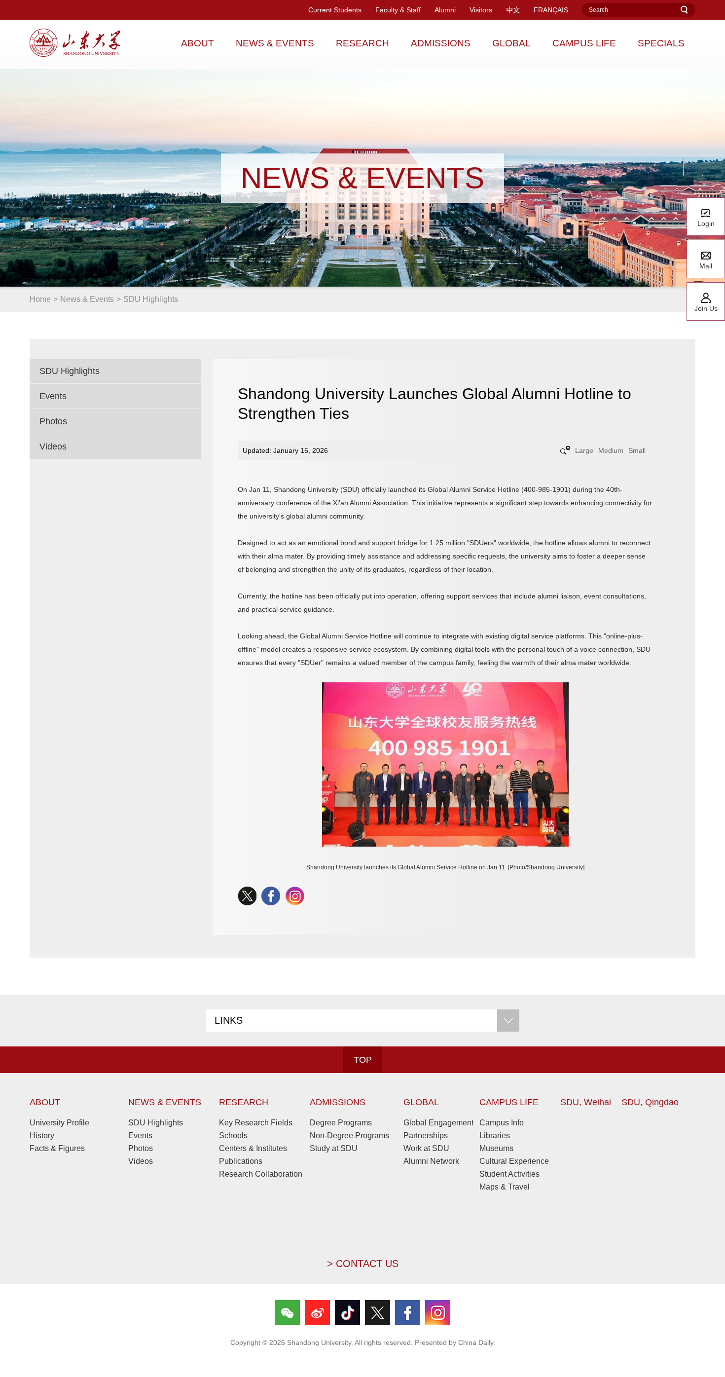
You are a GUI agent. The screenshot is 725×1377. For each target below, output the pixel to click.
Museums (496, 1148)
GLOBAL (421, 1102)
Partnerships (425, 1135)
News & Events (87, 299)
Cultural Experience (514, 1161)
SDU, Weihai (585, 1102)
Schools (233, 1135)
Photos (53, 421)
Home (40, 299)
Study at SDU (334, 1148)
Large (584, 450)
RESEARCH (243, 1102)
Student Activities (509, 1174)
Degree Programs (341, 1122)
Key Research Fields (255, 1122)
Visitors (481, 10)
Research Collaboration (260, 1174)
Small (637, 450)
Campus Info (501, 1122)
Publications (240, 1161)
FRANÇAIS (551, 10)
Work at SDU (426, 1148)
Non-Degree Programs (349, 1135)
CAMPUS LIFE (509, 1102)
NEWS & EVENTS (164, 1102)
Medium (610, 450)
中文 (513, 10)
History (42, 1135)
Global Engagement (438, 1122)
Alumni (445, 10)
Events (53, 396)
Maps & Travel (504, 1187)
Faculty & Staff (398, 10)
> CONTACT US (363, 1263)
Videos (53, 446)
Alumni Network (431, 1161)
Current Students (335, 10)
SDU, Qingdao (650, 1102)
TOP (363, 1060)
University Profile (59, 1122)
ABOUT (45, 1102)
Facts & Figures (57, 1148)
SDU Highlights (150, 299)
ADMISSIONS (337, 1102)
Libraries (494, 1135)
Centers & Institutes (253, 1148)
